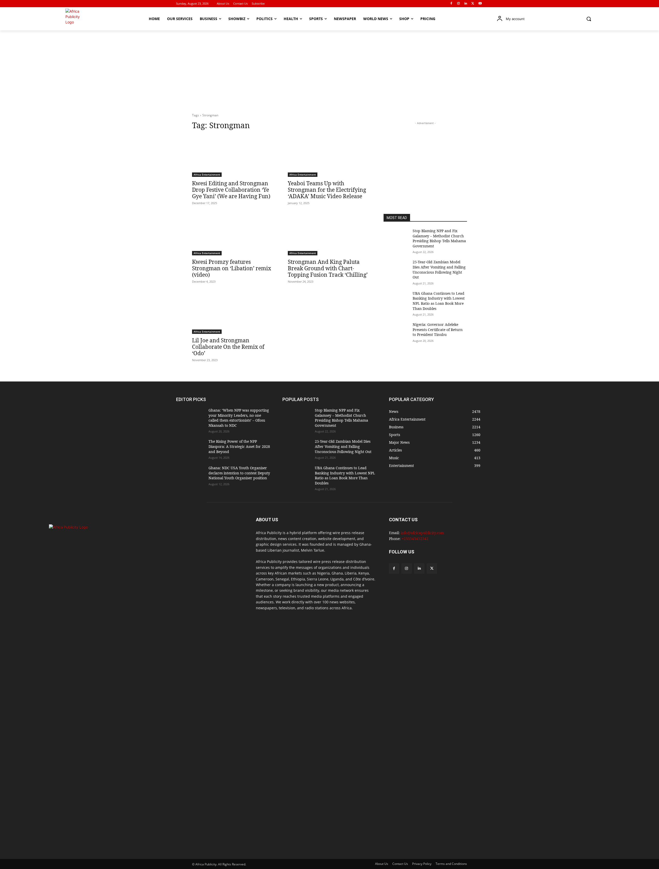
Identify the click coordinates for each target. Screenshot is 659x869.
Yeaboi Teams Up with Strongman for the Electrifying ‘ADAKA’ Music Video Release (327, 190)
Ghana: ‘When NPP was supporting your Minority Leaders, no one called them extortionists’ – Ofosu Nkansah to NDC (239, 418)
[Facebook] (451, 4)
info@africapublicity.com (422, 532)
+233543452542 (415, 538)
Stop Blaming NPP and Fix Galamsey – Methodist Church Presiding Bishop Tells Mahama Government (439, 238)
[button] (589, 19)
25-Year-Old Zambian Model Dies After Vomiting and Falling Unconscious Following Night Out (439, 269)
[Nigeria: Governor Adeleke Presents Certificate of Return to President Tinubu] (396, 331)
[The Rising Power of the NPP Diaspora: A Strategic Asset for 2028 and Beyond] (190, 449)
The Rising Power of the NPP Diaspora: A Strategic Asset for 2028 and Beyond (239, 446)
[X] (473, 4)
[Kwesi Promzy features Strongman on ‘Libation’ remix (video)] (233, 234)
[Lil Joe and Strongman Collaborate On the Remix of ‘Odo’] (233, 313)
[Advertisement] (329, 69)
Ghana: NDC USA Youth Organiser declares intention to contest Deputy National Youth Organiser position (239, 472)
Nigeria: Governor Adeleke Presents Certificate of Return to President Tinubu (438, 329)
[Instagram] (459, 4)
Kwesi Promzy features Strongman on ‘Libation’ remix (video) (231, 268)
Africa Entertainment (207, 174)
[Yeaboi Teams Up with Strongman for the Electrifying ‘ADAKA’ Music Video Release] (329, 156)
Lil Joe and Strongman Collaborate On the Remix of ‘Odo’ (228, 347)
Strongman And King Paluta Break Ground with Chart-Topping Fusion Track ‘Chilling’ (328, 268)
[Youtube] (480, 4)
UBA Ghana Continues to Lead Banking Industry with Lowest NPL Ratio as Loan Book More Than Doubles (439, 301)
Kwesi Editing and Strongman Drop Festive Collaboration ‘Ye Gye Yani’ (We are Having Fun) (231, 190)
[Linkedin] (466, 4)
